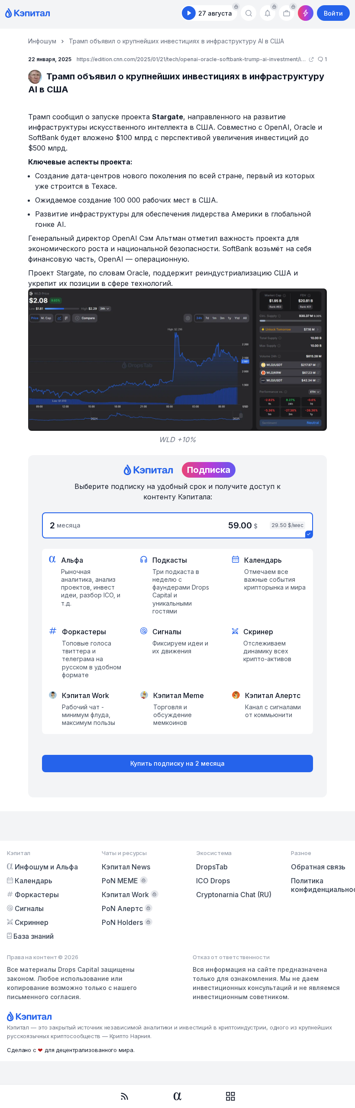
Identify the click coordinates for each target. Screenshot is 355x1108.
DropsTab (212, 866)
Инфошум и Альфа (46, 866)
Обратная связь (318, 866)
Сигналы (29, 908)
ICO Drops (213, 880)
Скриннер (31, 922)
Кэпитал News (126, 866)
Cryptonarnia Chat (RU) (233, 894)
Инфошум (42, 41)
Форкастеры (37, 894)
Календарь (33, 880)
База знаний (33, 936)
